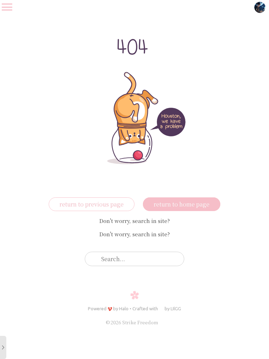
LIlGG (176, 308)
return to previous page (92, 204)
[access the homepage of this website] (259, 7)
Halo (124, 308)
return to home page (181, 204)
